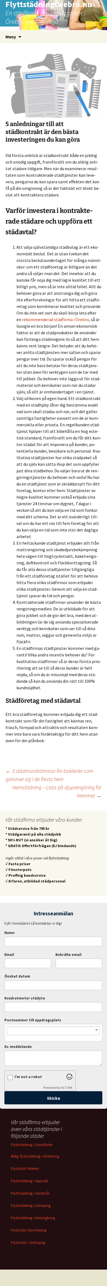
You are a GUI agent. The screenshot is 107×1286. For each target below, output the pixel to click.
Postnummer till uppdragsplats (32, 1020)
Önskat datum (17, 976)
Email (9, 954)
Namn (9, 932)
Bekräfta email (68, 954)
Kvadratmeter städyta (24, 998)
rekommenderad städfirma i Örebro (55, 319)
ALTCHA (66, 1087)
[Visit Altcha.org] (69, 1078)
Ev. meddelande (18, 1046)
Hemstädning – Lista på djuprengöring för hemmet (57, 791)
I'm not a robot (28, 1076)
